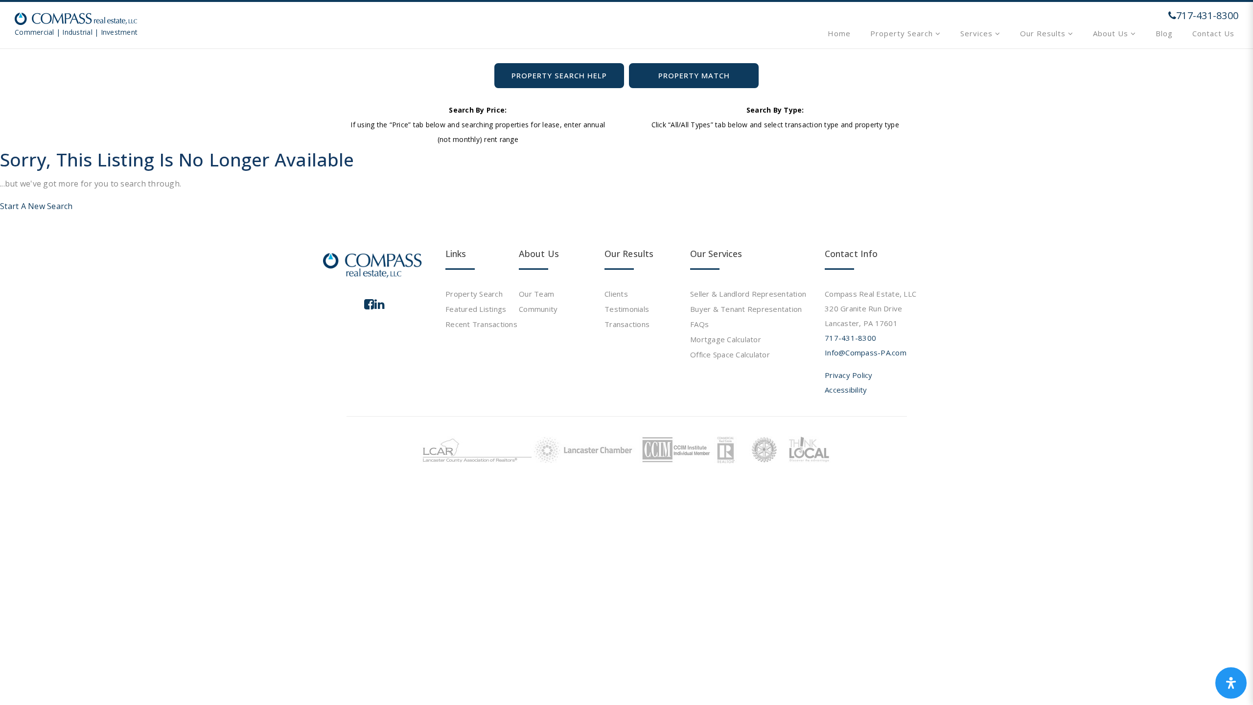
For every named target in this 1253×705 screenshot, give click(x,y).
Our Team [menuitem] (536, 294)
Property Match (694, 75)
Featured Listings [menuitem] (475, 309)
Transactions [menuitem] (627, 324)
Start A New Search (36, 206)
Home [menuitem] (839, 33)
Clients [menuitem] (616, 294)
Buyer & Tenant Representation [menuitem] (746, 309)
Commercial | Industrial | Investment (76, 32)
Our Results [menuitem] (1044, 33)
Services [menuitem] (977, 33)
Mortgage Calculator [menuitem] (725, 339)
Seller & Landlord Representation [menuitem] (748, 294)
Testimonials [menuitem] (626, 309)
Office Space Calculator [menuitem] (730, 354)
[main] (626, 106)
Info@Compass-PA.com (865, 352)
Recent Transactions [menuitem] (481, 324)
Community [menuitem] (538, 309)
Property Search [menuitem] (902, 33)
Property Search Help (559, 75)
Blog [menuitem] (1164, 33)
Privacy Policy (849, 375)
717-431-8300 (850, 338)
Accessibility (846, 390)
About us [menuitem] (1112, 33)
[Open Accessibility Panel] (1231, 683)
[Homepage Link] (76, 17)
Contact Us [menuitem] (1213, 33)
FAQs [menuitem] (699, 324)
